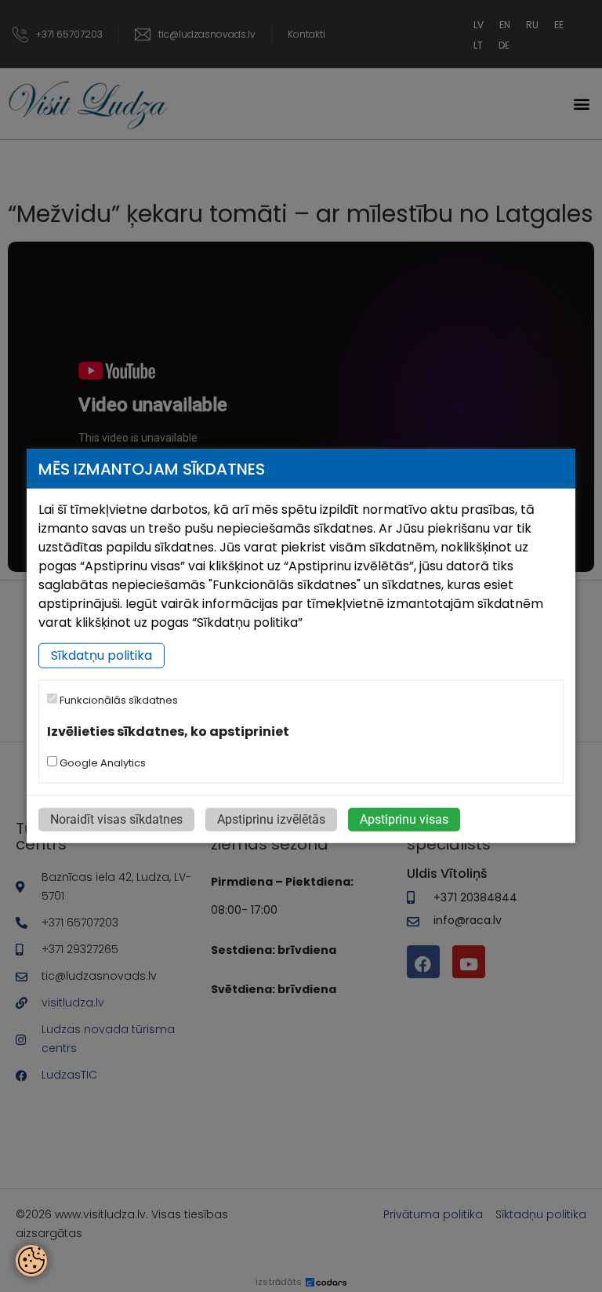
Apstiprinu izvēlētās (271, 819)
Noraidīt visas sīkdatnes (116, 819)
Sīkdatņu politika (101, 655)
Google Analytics (101, 762)
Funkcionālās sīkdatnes (117, 700)
